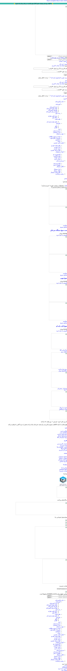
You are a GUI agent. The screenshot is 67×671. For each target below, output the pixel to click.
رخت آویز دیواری (52, 116)
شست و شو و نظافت (54, 136)
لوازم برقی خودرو (55, 150)
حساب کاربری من (62, 444)
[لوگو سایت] (51, 54)
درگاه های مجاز (63, 371)
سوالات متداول (63, 458)
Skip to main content (61, 0)
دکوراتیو (58, 123)
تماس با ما (64, 468)
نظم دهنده (57, 119)
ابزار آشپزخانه (53, 107)
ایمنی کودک (57, 157)
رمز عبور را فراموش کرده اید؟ (58, 77)
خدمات (65, 453)
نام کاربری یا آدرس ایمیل (58, 68)
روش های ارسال (62, 435)
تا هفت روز (64, 351)
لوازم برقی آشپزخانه (51, 111)
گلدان (55, 127)
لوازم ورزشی (56, 163)
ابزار (59, 129)
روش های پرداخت (62, 434)
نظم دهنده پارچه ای (52, 122)
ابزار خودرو (57, 147)
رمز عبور (62, 71)
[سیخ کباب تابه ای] (58, 301)
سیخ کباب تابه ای (61, 326)
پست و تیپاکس (63, 409)
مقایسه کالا (64, 448)
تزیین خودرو (57, 148)
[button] (61, 235)
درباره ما (65, 464)
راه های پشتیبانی (62, 459)
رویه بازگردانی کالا (62, 437)
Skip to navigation (51, 0)
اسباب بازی (57, 159)
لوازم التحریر (57, 156)
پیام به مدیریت (63, 471)
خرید (66, 427)
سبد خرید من (63, 445)
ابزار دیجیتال (57, 169)
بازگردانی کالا (63, 350)
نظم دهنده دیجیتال (55, 172)
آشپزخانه (58, 104)
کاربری (65, 440)
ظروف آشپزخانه (52, 110)
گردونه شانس (63, 461)
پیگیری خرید (63, 431)
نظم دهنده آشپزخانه (51, 108)
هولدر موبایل (57, 171)
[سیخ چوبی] (58, 253)
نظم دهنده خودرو (55, 145)
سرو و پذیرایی (56, 130)
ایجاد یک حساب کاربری (58, 65)
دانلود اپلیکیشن (63, 469)
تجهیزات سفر (56, 165)
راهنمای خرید (63, 432)
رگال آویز (54, 117)
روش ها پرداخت (62, 369)
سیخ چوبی (63, 278)
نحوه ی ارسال (63, 407)
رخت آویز (57, 113)
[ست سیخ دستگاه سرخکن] (58, 205)
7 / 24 (65, 390)
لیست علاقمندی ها (62, 447)
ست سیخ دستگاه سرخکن (58, 230)
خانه (65, 185)
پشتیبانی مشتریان (62, 388)
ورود (65, 74)
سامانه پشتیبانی (63, 456)
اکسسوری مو (56, 154)
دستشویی (57, 139)
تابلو (56, 126)
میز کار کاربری (63, 450)
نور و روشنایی (56, 132)
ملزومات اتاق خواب (55, 138)
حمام (59, 141)
